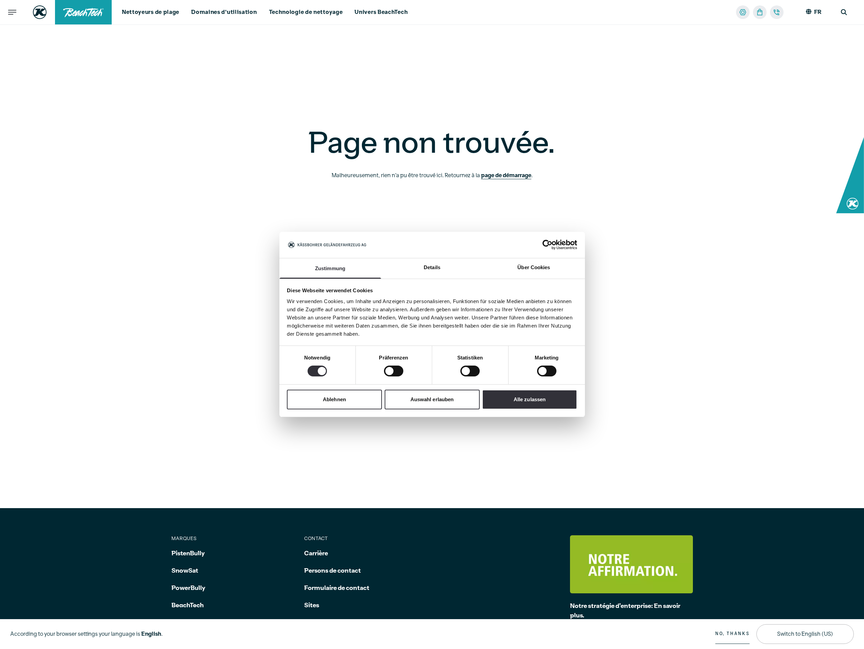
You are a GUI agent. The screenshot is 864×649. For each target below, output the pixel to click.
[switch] (393, 371)
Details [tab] (432, 267)
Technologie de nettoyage (306, 12)
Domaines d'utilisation (224, 12)
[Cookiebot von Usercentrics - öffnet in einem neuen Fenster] (547, 245)
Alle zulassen (530, 399)
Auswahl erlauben (432, 399)
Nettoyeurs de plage (150, 12)
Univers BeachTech (381, 12)
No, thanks (732, 633)
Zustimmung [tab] (330, 268)
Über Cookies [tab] (533, 267)
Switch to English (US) (805, 634)
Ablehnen (334, 399)
